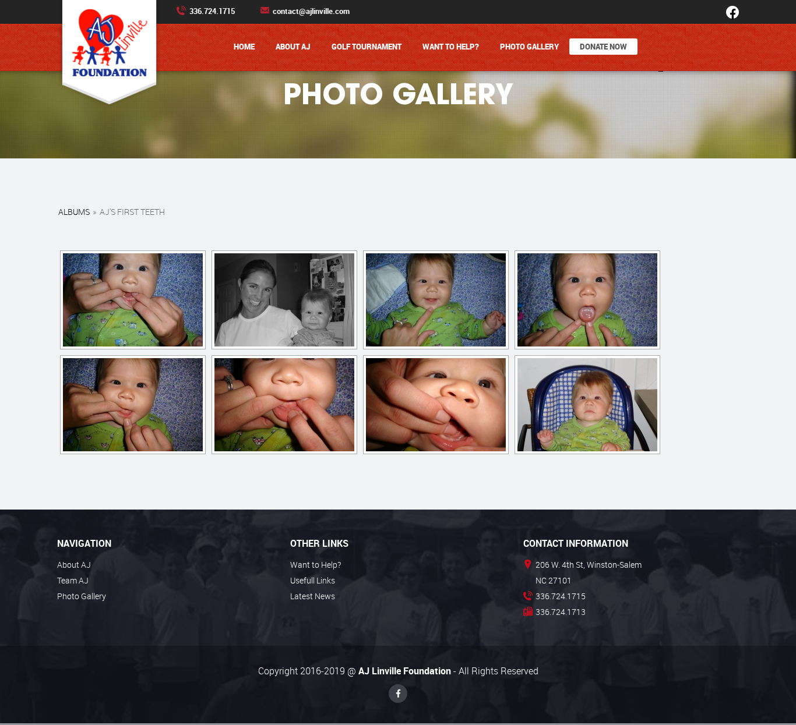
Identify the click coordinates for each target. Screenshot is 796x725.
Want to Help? (450, 46)
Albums (74, 211)
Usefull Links (312, 580)
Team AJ (73, 580)
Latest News (312, 596)
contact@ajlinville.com (311, 11)
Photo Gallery (529, 46)
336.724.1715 (212, 11)
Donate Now (603, 46)
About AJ (293, 46)
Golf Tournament (366, 46)
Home (244, 46)
